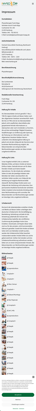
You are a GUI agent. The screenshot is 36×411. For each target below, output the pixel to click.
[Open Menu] (32, 3)
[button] (33, 377)
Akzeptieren (18, 395)
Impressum (21, 408)
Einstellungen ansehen (18, 404)
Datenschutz (15, 408)
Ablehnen (18, 400)
